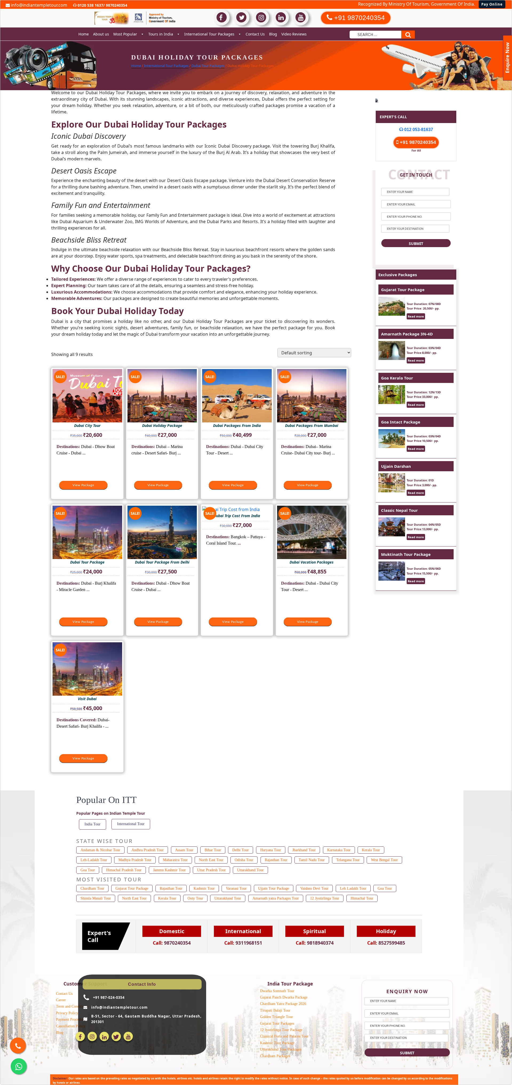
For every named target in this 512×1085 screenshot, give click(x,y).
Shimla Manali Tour (96, 898)
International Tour (131, 824)
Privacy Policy (67, 1013)
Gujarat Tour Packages (277, 1023)
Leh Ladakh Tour (353, 888)
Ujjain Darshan (396, 466)
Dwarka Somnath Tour (277, 991)
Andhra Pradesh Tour (147, 850)
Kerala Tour (371, 850)
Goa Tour (88, 870)
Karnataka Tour (339, 850)
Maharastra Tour (175, 860)
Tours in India (160, 34)
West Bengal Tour (384, 860)
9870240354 (116, 5)
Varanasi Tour (236, 888)
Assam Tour (184, 850)
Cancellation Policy (70, 1026)
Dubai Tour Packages (208, 65)
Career (61, 1000)
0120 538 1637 (90, 5)
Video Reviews (294, 34)
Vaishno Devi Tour (314, 888)
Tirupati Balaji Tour (275, 1010)
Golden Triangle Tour (276, 1017)
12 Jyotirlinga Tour (324, 898)
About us (101, 34)
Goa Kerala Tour (397, 378)
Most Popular (125, 34)
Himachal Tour (362, 898)
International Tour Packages (209, 34)
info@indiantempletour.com (38, 5)
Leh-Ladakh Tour (94, 860)
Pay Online (492, 4)
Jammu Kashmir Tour (169, 870)
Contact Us (255, 34)
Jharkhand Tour (304, 850)
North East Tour (211, 860)
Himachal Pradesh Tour (124, 870)
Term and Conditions (72, 1006)
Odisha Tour (244, 860)
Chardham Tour (92, 888)
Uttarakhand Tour (250, 870)
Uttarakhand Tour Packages (280, 1049)
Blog (273, 34)
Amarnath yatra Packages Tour (276, 898)
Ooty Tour (195, 898)
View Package (83, 485)
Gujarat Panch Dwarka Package (283, 997)
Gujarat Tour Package (403, 289)
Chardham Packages (275, 1056)
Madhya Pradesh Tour (134, 860)
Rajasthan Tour (276, 860)
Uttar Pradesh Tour (211, 870)
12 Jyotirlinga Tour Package (281, 1030)
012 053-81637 (418, 129)
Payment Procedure (70, 1019)
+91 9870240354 (417, 142)
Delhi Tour (240, 850)
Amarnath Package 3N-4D (407, 333)
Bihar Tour (213, 850)
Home (83, 34)
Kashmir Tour (204, 888)
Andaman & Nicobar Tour (100, 850)
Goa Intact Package (400, 422)
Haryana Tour (270, 850)
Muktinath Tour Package (406, 554)
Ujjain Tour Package (273, 888)
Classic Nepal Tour (399, 510)
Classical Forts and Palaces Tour (284, 1036)
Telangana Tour (348, 860)
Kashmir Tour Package (277, 1043)
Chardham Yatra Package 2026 (283, 1004)
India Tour (93, 824)
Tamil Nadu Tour (312, 860)
